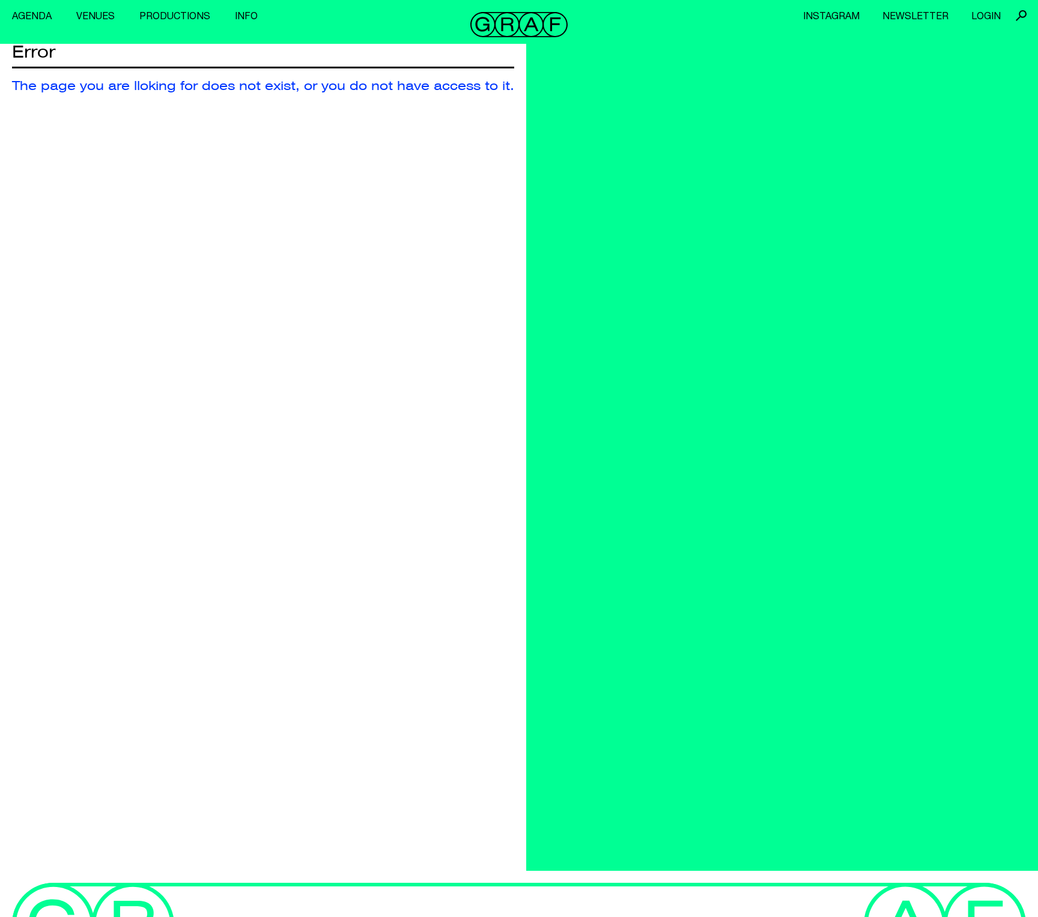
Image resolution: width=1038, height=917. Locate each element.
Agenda (32, 15)
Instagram (831, 15)
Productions (174, 15)
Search (1021, 16)
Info (246, 15)
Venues (95, 15)
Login (986, 15)
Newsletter (915, 15)
